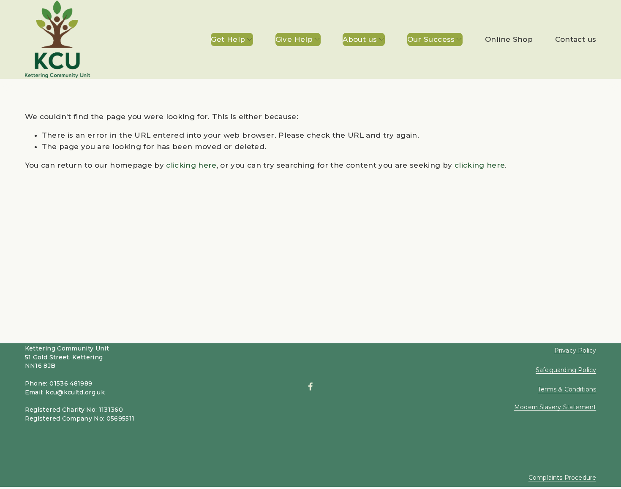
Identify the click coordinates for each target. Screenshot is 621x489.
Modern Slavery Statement (555, 407)
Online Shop (509, 39)
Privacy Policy (575, 350)
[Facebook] (310, 386)
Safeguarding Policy (566, 370)
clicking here (191, 165)
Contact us (575, 39)
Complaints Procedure (562, 477)
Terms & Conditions (567, 389)
